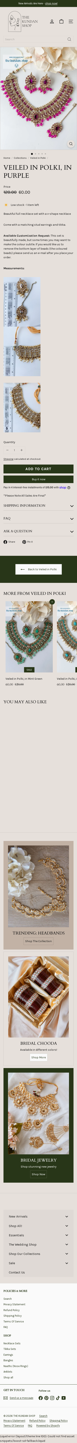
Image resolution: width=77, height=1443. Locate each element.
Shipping (8, 459)
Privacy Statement (14, 1304)
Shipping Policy (12, 1315)
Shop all (8, 1377)
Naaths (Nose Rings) (15, 1366)
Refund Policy (11, 1310)
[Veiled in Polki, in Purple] (29, 753)
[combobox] (38, 39)
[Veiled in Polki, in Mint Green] (29, 645)
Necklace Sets (12, 1343)
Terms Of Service (13, 1321)
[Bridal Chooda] (38, 996)
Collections (20, 158)
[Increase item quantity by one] (21, 450)
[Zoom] (71, 144)
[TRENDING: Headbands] (38, 886)
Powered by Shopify (48, 1425)
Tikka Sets (9, 1349)
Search (7, 1298)
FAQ (5, 1327)
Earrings (8, 1354)
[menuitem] (38, 1216)
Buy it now (38, 479)
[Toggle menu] (66, 1216)
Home (6, 158)
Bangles (8, 1360)
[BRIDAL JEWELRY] (38, 1113)
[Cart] (61, 21)
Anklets (7, 1371)
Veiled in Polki (38, 158)
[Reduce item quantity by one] (7, 450)
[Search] (69, 39)
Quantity (9, 442)
